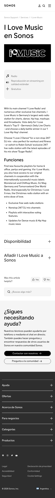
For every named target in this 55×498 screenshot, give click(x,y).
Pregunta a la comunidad (25, 361)
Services (24, 17)
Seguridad (6, 476)
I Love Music (36, 17)
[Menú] (49, 6)
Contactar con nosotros (25, 353)
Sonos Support (11, 17)
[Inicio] (9, 5)
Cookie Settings (35, 476)
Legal (4, 466)
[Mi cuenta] (39, 6)
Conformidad (34, 471)
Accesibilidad (8, 471)
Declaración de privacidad (39, 466)
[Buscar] (44, 6)
